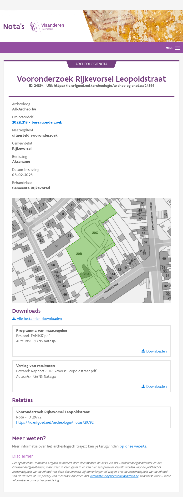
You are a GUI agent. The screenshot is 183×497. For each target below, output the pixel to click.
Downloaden (156, 351)
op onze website (133, 446)
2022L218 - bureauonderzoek (37, 122)
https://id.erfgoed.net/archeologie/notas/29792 (55, 422)
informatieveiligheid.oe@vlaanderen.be (114, 476)
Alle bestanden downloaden (39, 318)
